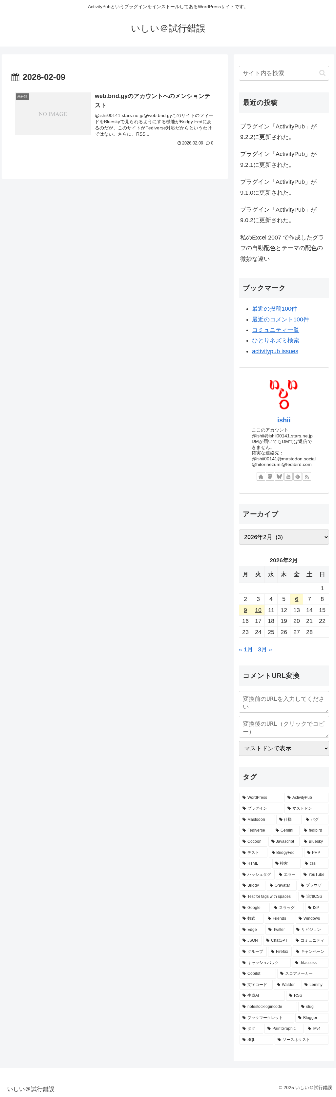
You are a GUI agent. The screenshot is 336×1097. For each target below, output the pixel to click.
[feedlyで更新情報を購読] (297, 476)
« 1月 (246, 649)
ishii (284, 420)
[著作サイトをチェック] (261, 476)
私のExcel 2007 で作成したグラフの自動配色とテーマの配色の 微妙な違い (282, 248)
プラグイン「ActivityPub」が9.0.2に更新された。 (278, 214)
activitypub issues (275, 351)
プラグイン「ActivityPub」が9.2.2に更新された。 (278, 131)
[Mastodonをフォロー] (270, 476)
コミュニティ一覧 (275, 330)
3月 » (265, 649)
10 (258, 610)
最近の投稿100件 (274, 308)
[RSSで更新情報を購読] (307, 476)
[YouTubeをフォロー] (288, 476)
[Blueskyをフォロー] (279, 476)
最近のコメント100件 (280, 319)
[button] (322, 73)
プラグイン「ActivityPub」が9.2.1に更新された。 (278, 159)
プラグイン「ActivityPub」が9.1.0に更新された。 (278, 187)
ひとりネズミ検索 (275, 340)
